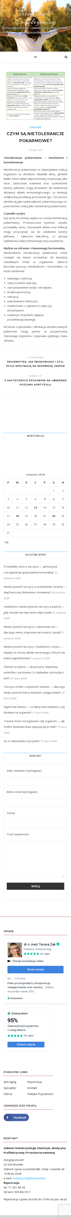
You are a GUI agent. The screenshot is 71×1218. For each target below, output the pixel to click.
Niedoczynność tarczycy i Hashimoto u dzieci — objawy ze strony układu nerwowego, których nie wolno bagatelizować (34, 652)
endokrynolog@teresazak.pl (29, 1178)
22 (53, 516)
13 (35, 507)
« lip (6, 542)
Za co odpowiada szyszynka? (22, 741)
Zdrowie (35, 127)
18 (17, 516)
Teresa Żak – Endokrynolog (35, 17)
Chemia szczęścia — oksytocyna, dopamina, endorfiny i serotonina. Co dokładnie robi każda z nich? (34, 672)
